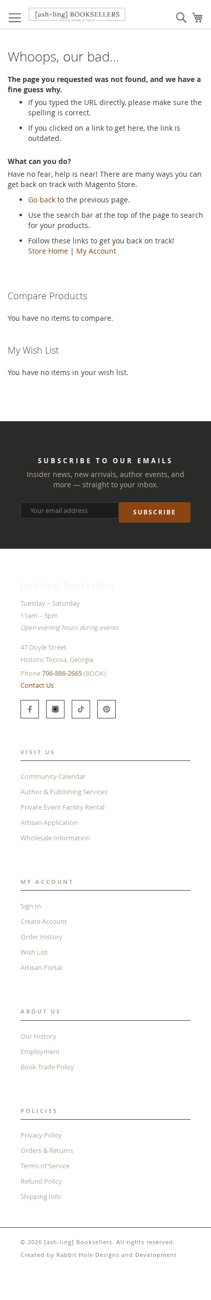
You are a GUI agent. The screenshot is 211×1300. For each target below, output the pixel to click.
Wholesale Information (55, 837)
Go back (41, 199)
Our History (38, 1036)
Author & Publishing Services (64, 791)
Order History (41, 936)
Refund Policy (41, 1181)
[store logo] (77, 14)
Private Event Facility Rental (62, 807)
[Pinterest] (106, 709)
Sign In (30, 906)
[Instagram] (55, 709)
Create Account (43, 921)
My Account (96, 251)
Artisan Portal (41, 967)
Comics (48, 1284)
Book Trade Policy (47, 1066)
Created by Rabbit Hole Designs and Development (98, 1254)
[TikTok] (81, 709)
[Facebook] (29, 709)
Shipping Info (40, 1196)
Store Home (48, 251)
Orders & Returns (46, 1150)
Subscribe (154, 512)
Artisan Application (49, 822)
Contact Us (37, 685)
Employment (40, 1051)
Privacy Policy (41, 1135)
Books (18, 1284)
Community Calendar (53, 776)
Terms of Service (45, 1165)
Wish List (34, 952)
